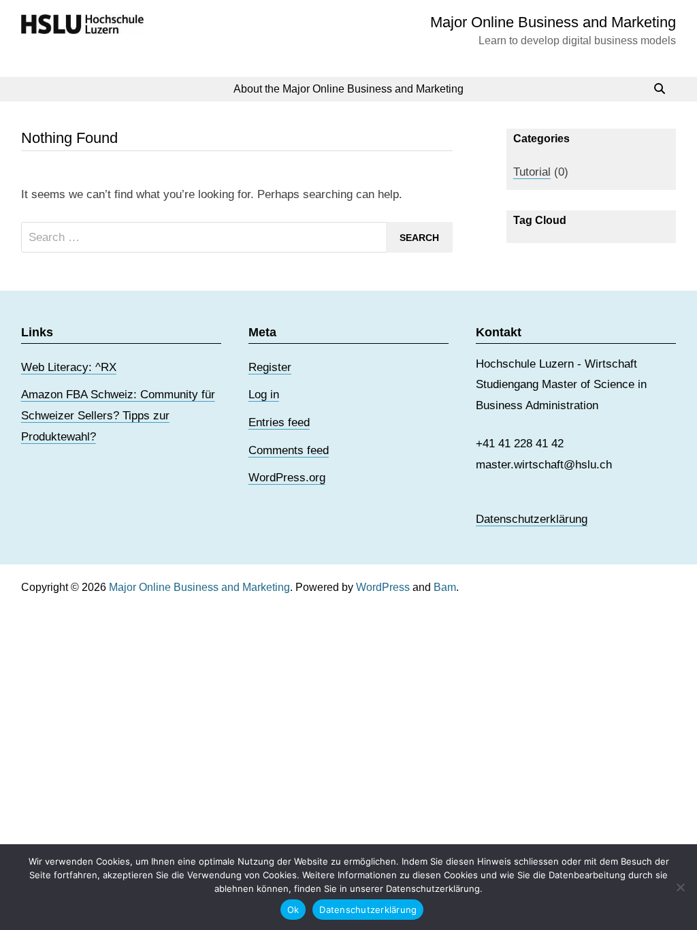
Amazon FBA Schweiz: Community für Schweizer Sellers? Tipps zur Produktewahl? (118, 415)
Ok (293, 909)
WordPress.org (286, 477)
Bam (445, 587)
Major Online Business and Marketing (553, 22)
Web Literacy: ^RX (68, 367)
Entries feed (279, 422)
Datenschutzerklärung (531, 519)
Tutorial (532, 171)
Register (269, 367)
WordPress (383, 587)
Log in (263, 394)
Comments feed (288, 450)
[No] (680, 887)
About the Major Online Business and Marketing (348, 89)
